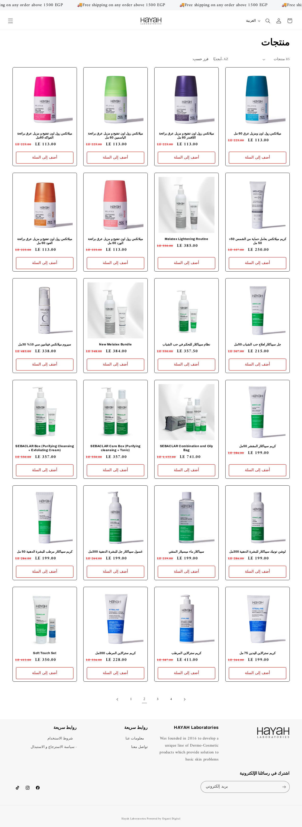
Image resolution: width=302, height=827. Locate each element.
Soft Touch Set (44, 653)
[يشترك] (283, 787)
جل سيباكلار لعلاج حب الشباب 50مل (257, 344)
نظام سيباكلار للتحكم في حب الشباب (186, 344)
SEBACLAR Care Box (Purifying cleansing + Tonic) (115, 448)
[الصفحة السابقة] (117, 699)
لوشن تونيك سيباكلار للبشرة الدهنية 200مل (257, 551)
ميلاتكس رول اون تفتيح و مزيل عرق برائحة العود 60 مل (44, 241)
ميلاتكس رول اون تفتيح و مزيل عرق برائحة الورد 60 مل (115, 241)
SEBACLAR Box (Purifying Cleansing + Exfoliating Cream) (44, 448)
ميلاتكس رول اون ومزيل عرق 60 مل (257, 133)
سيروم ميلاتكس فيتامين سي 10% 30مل (44, 344)
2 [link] (144, 699)
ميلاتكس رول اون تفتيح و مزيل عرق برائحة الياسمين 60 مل (115, 135)
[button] (10, 20)
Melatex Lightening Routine (186, 239)
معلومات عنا (135, 739)
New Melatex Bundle (115, 344)
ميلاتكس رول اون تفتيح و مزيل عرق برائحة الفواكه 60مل (44, 135)
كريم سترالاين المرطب (186, 653)
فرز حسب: (200, 59)
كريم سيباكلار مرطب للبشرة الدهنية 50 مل (44, 551)
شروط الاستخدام (60, 739)
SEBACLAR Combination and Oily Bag (186, 448)
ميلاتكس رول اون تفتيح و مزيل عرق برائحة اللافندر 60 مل (186, 135)
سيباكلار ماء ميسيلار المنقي (186, 551)
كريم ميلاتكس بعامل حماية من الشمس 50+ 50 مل (257, 241)
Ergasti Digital (171, 818)
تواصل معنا (139, 747)
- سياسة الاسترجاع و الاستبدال (54, 747)
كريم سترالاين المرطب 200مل (115, 653)
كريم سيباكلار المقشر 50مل (257, 446)
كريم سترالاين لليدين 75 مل (257, 653)
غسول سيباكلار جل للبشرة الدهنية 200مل (115, 551)
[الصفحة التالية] (184, 699)
